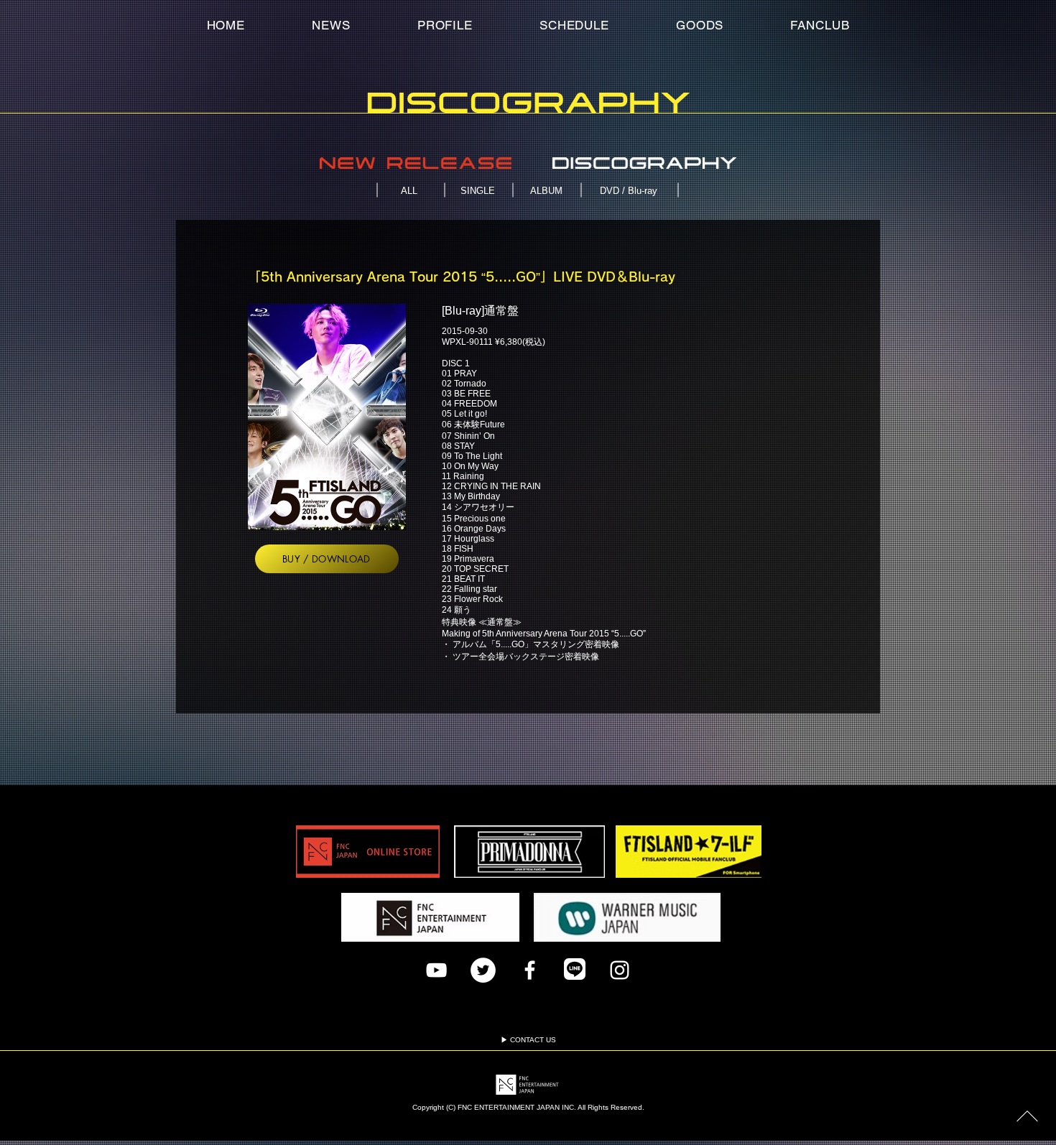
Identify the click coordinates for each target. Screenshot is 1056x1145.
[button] (820, 25)
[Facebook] (529, 970)
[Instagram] (619, 970)
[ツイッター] (483, 970)
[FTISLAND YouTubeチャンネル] (436, 970)
